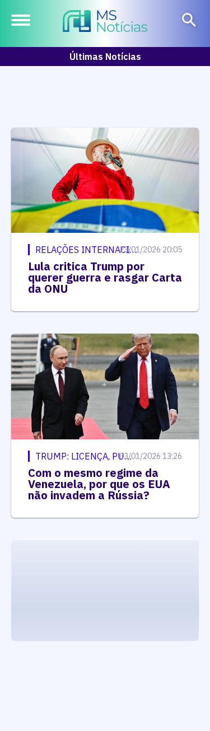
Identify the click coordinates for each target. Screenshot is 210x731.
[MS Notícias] (105, 22)
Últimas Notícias (105, 56)
